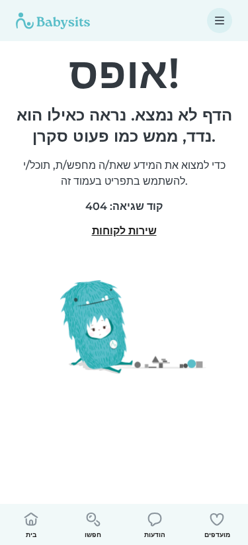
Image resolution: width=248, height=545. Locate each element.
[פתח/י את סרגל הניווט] (219, 20)
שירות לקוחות (124, 230)
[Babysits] (53, 20)
